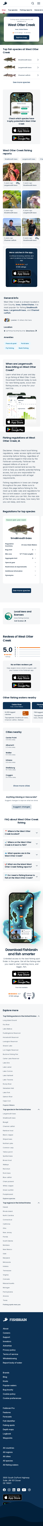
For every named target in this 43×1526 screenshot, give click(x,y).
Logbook (7, 1434)
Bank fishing (24, 348)
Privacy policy (9, 1350)
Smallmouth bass (11, 159)
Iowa (16, 29)
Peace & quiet (11, 343)
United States (23, 29)
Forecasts (7, 1416)
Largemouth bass (28, 159)
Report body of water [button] (12, 1363)
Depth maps (8, 1429)
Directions (30, 331)
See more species (21, 82)
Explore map (21, 37)
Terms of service (10, 1354)
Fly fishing (10, 348)
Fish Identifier (9, 1421)
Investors (7, 1341)
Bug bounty (8, 1389)
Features (7, 1412)
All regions (8, 1452)
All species (8, 1460)
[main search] (32, 3)
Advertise (7, 1345)
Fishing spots (9, 1425)
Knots (5, 1381)
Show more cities (21, 785)
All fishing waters (10, 1465)
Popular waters (9, 1385)
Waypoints (7, 1438)
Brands (6, 1372)
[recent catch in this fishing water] (12, 176)
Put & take (25, 343)
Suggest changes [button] (21, 806)
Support (6, 1337)
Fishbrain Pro (9, 1408)
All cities (7, 1456)
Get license (19, 621)
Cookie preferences (12, 1398)
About (5, 1328)
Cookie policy (9, 1394)
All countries (8, 1448)
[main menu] (38, 3)
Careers (6, 1333)
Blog (5, 1377)
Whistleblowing (10, 1358)
